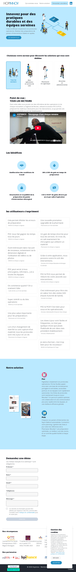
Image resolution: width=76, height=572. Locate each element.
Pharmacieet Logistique (45, 83)
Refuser (56, 558)
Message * (10, 499)
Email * (8, 483)
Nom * (8, 475)
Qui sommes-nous (31, 3)
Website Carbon (13, 570)
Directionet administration (62, 83)
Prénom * (9, 467)
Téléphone (10, 491)
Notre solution (44, 3)
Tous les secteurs (13, 81)
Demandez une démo (59, 3)
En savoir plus (13, 37)
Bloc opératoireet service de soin (29, 83)
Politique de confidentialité (27, 512)
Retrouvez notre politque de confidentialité (58, 553)
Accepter (56, 563)
